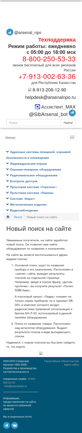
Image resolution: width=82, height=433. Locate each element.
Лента (18, 217)
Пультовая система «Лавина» (32, 193)
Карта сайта (71, 364)
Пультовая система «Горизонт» (33, 187)
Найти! (68, 122)
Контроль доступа (23, 181)
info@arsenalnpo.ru (15, 386)
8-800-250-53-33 (49, 58)
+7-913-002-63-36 (47, 76)
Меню (10, 137)
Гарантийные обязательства (61, 361)
